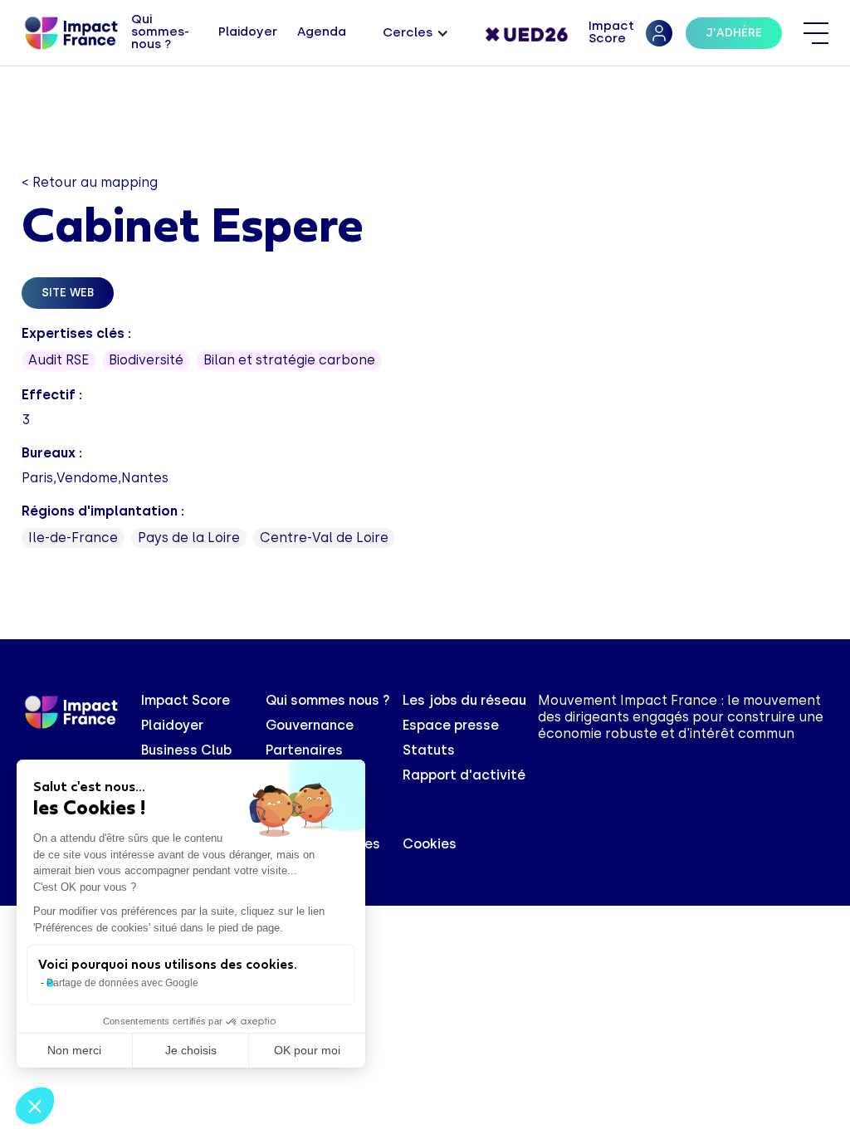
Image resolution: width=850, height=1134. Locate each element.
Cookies (430, 844)
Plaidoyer (172, 725)
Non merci (74, 1050)
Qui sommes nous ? (328, 700)
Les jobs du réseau (464, 700)
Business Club (186, 750)
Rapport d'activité (464, 775)
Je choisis (191, 1050)
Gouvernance (310, 725)
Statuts (429, 750)
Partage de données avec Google (122, 983)
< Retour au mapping (90, 182)
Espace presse (451, 725)
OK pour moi (307, 1050)
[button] (416, 33)
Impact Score (185, 700)
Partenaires (304, 750)
